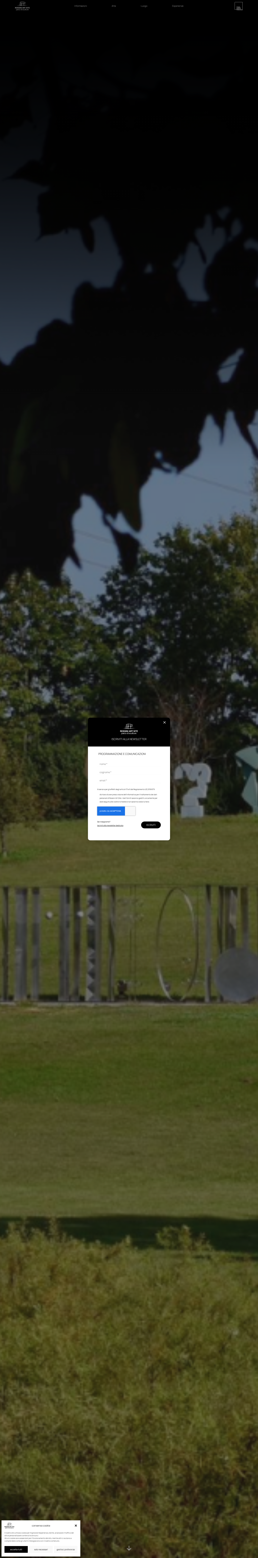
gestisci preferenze (66, 1549)
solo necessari (41, 1549)
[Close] (164, 722)
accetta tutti (16, 1549)
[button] (75, 1525)
